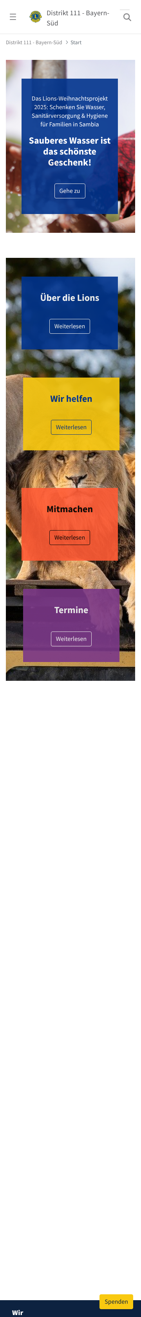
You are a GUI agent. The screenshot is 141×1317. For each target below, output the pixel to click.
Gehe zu (70, 191)
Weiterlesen (69, 540)
